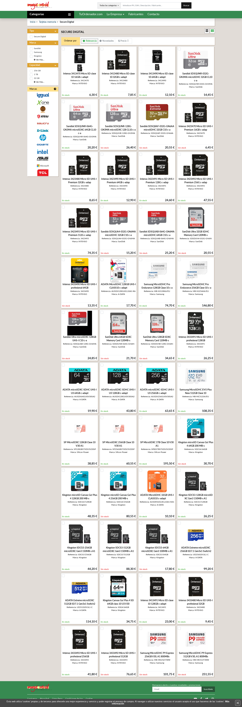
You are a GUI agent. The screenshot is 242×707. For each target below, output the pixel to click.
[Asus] (42, 158)
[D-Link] (42, 130)
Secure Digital (40, 37)
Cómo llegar (57, 699)
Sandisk (37, 48)
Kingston (38, 56)
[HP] (42, 137)
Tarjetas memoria (47, 22)
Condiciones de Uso (74, 699)
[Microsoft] (42, 165)
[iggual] (42, 95)
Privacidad (44, 699)
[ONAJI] (42, 109)
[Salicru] (42, 123)
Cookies (89, 699)
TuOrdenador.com (91, 14)
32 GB (37, 78)
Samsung (38, 52)
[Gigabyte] (42, 144)
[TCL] (42, 172)
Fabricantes (135, 14)
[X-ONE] (42, 102)
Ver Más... (40, 60)
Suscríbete (208, 689)
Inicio (32, 22)
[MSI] (42, 116)
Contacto (153, 14)
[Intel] (42, 151)
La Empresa (114, 14)
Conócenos (32, 699)
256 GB (37, 71)
